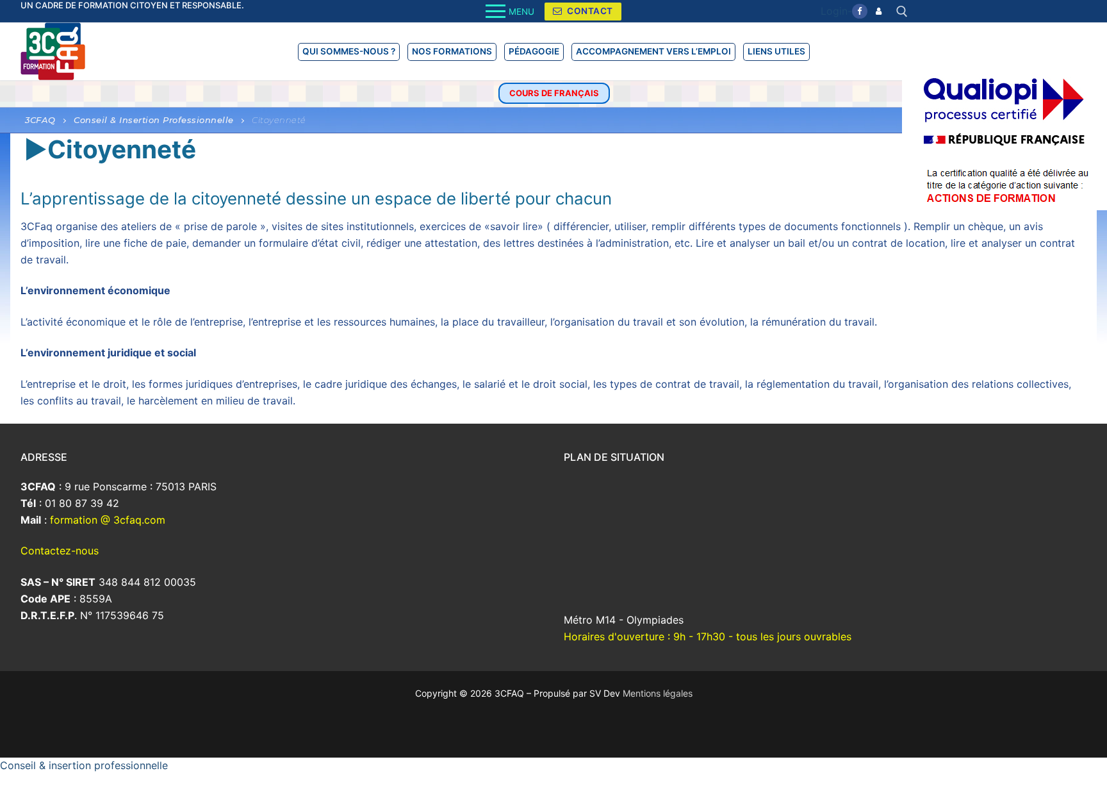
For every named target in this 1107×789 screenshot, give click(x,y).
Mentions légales (658, 693)
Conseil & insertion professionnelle (84, 765)
